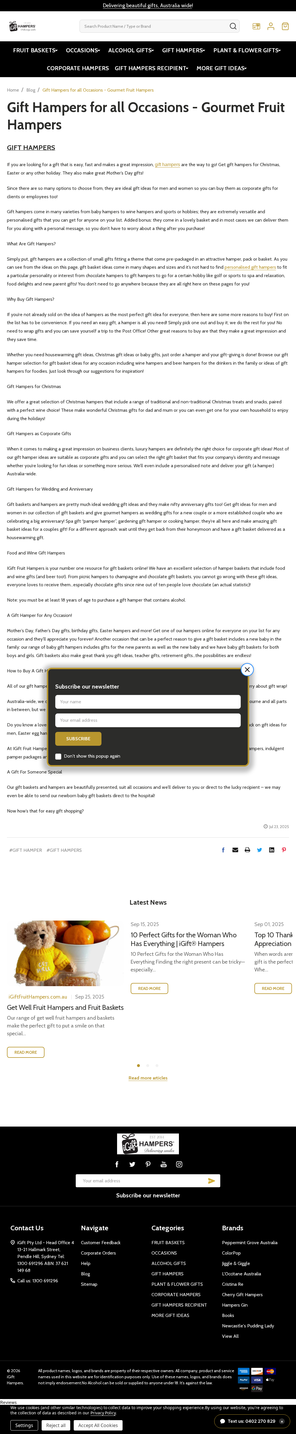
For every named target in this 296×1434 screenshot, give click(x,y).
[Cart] (285, 26)
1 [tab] (138, 1065)
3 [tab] (157, 1065)
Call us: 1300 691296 (37, 1280)
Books (228, 1315)
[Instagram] (179, 1164)
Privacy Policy (103, 1413)
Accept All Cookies (98, 1425)
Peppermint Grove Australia (250, 1242)
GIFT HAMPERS (182, 50)
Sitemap (89, 1284)
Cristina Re (232, 1284)
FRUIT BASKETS (34, 50)
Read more (25, 1052)
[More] (56, 50)
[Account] (271, 26)
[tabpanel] (65, 991)
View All (230, 1336)
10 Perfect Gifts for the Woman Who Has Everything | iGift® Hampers (184, 939)
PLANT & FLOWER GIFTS (246, 50)
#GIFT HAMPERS (64, 850)
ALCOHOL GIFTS (130, 50)
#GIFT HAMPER (25, 850)
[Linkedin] (272, 850)
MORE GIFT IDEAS (221, 68)
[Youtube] (163, 1164)
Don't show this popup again (92, 756)
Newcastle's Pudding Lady (248, 1326)
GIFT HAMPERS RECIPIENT (150, 68)
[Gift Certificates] (256, 26)
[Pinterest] (284, 850)
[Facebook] (223, 850)
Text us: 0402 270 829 (255, 1421)
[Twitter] (259, 850)
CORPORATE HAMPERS (78, 68)
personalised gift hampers (250, 267)
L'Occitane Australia (241, 1274)
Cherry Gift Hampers (242, 1294)
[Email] (235, 850)
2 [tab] (148, 1065)
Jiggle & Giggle (236, 1263)
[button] (247, 669)
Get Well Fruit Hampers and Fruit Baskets (65, 1007)
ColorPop (231, 1253)
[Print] (247, 850)
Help (85, 1263)
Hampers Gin (235, 1305)
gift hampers (167, 164)
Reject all (56, 1425)
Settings (24, 1425)
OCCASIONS (82, 50)
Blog (85, 1274)
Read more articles (148, 1078)
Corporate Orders (98, 1253)
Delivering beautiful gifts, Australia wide (147, 5)
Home (13, 90)
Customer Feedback (101, 1242)
